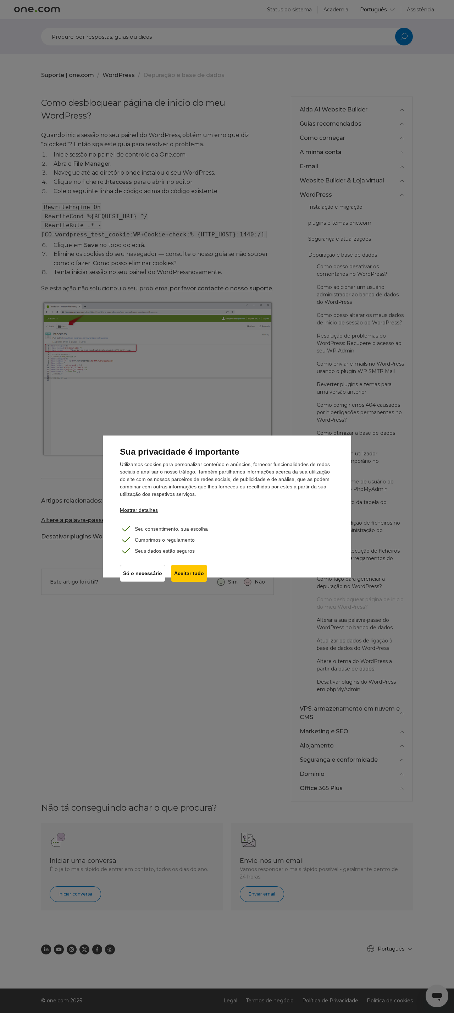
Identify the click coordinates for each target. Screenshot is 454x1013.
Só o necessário (142, 573)
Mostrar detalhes (139, 510)
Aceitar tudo (189, 573)
